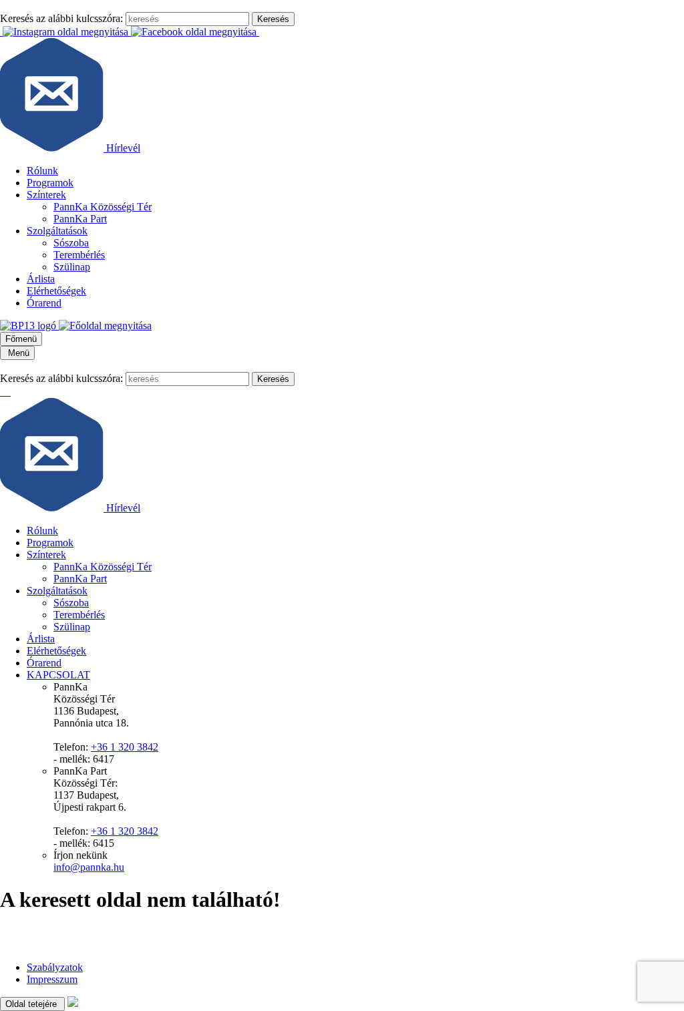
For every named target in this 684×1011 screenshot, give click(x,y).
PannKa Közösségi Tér (102, 206)
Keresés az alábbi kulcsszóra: (61, 18)
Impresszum (52, 979)
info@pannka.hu (88, 867)
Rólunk (42, 170)
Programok (50, 182)
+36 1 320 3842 (124, 747)
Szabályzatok (55, 967)
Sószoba (71, 242)
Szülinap (71, 266)
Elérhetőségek (56, 290)
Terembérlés (79, 254)
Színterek (46, 194)
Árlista (41, 278)
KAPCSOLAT (58, 674)
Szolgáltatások (57, 230)
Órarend (44, 303)
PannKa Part (80, 218)
